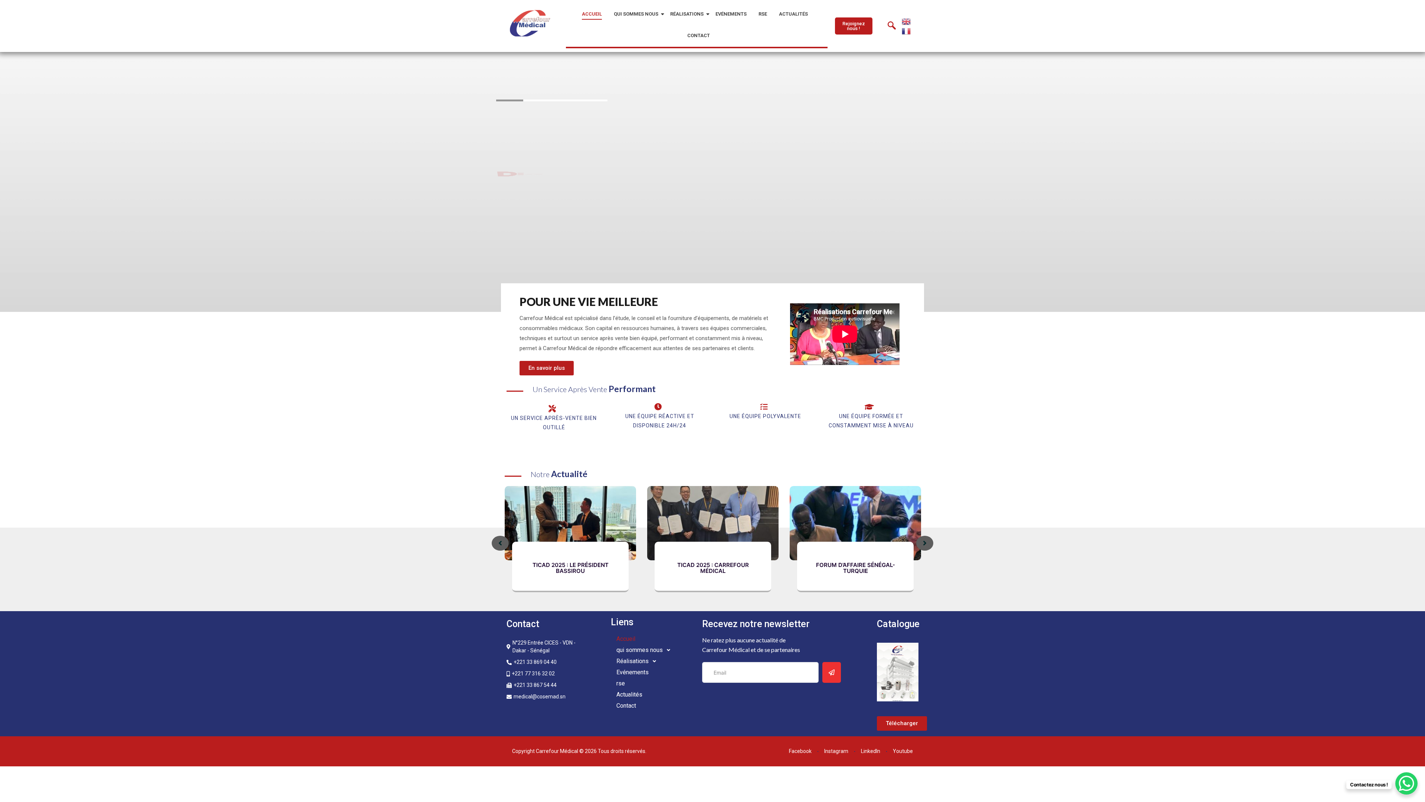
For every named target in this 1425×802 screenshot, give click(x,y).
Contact (698, 35)
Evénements (731, 14)
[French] (906, 30)
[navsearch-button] (891, 26)
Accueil (592, 14)
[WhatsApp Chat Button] (1406, 783)
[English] (906, 21)
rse (763, 14)
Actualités (793, 14)
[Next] (924, 543)
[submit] (831, 672)
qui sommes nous (636, 14)
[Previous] (500, 543)
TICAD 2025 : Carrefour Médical (713, 567)
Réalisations (687, 14)
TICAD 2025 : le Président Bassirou (571, 567)
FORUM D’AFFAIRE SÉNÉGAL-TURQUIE (855, 567)
